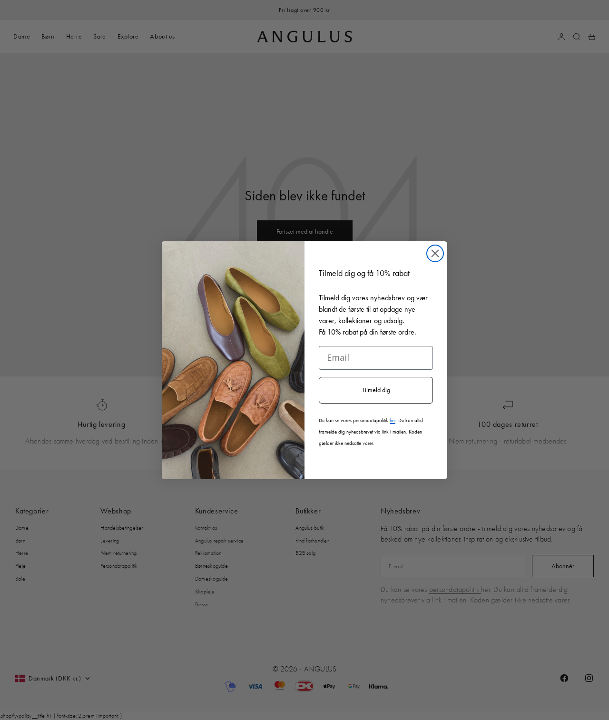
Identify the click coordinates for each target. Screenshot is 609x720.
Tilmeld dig (376, 390)
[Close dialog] (435, 253)
